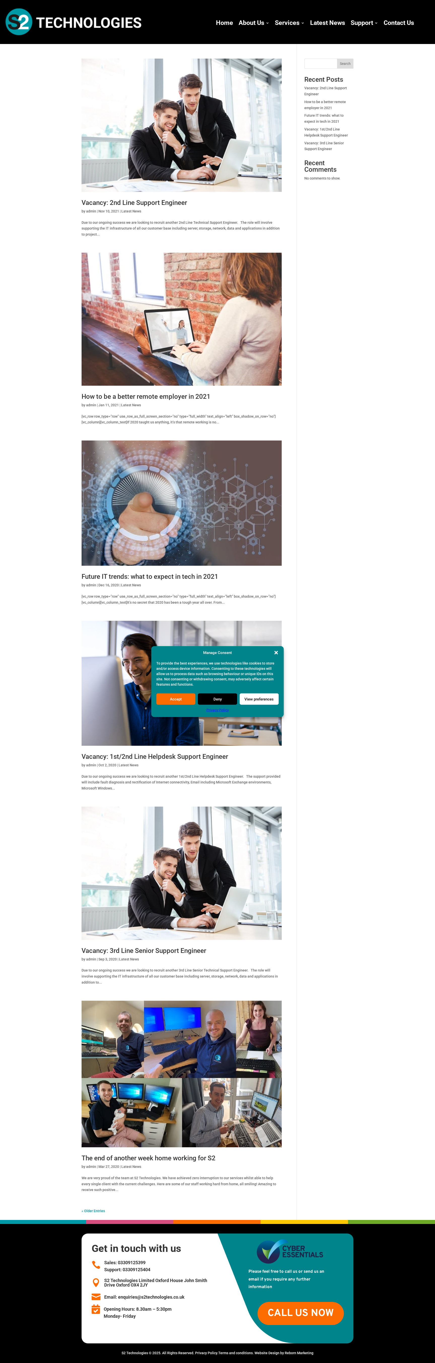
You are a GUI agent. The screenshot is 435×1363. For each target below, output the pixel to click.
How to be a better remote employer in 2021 (146, 396)
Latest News (327, 22)
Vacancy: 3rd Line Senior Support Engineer (144, 950)
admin (91, 211)
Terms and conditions (235, 1353)
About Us (251, 22)
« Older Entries (93, 1211)
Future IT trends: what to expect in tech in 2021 (150, 576)
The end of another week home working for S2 (148, 1158)
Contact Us (399, 22)
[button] (276, 652)
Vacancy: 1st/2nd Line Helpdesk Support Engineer (155, 756)
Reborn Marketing (299, 1353)
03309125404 (136, 1269)
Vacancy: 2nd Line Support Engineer (134, 202)
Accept (176, 699)
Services (287, 22)
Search (345, 64)
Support (362, 22)
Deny (217, 699)
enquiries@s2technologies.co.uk (151, 1297)
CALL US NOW (301, 1313)
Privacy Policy (217, 710)
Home (224, 22)
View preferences (259, 699)
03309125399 (131, 1262)
